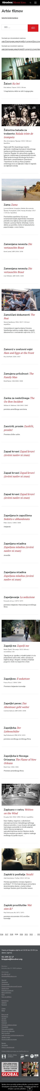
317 (6, 934)
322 (31, 934)
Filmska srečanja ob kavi (9, 1025)
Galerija (4, 1003)
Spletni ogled (6, 1037)
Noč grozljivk (6, 1033)
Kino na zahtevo (6, 997)
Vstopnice (5, 982)
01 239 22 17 (8, 957)
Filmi (3, 995)
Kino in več (5, 1014)
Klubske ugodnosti (7, 991)
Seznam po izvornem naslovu (12, 46)
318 (11, 934)
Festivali (4, 1023)
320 (21, 934)
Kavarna (4, 1005)
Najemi (4, 1043)
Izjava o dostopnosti (8, 1047)
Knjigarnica (5, 1001)
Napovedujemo (6, 993)
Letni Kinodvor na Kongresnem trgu (13, 1035)
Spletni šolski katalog (10, 18)
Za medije (5, 1045)
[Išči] (30, 3)
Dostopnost (5, 984)
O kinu (3, 1009)
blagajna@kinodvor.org (12, 959)
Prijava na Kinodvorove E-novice (12, 986)
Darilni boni (5, 988)
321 (26, 934)
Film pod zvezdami (7, 1029)
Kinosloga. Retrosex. (8, 1031)
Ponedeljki (5, 1027)
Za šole (4, 1019)
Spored (4, 980)
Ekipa (3, 1011)
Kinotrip (4, 1021)
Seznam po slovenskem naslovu (14, 38)
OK (30, 1089)
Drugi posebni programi (9, 1039)
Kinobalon (5, 1017)
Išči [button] (33, 28)
